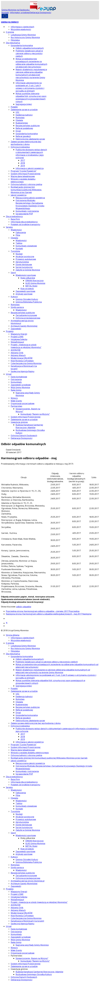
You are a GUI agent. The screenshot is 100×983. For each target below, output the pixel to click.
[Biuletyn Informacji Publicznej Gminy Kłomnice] (33, 10)
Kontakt (5, 12)
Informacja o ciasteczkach (22, 26)
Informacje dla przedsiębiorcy (24, 221)
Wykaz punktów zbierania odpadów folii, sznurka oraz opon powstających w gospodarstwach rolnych (31, 97)
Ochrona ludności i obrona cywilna (26, 184)
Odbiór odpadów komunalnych (30, 48)
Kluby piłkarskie (27, 278)
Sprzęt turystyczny (24, 267)
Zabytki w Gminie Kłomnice (28, 270)
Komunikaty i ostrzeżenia (27, 211)
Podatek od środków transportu (25, 224)
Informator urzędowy (20, 12)
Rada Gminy (16, 390)
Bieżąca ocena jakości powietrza (30, 197)
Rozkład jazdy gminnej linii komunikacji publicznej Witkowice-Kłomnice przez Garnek (26, 190)
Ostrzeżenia (16, 379)
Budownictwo (22, 123)
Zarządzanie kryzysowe (26, 315)
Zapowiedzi (16, 328)
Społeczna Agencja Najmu (22, 371)
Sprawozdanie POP (24, 213)
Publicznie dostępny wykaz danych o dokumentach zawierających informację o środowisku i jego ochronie (31, 153)
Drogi (18, 131)
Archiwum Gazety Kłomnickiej (24, 326)
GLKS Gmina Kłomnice (35, 283)
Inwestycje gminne (19, 422)
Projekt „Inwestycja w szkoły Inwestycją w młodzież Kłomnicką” (26, 346)
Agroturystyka (22, 262)
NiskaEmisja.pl (17, 342)
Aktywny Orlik (17, 352)
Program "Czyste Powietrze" (23, 171)
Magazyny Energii (19, 334)
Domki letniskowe (24, 264)
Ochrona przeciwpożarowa (28, 318)
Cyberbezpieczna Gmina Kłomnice (26, 363)
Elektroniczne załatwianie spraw (30, 139)
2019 (22, 165)
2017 (22, 160)
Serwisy (9, 227)
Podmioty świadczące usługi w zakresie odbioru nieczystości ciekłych (29, 53)
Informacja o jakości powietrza (30, 168)
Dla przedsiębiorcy (14, 216)
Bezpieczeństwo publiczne (28, 125)
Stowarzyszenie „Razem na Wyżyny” (32, 958)
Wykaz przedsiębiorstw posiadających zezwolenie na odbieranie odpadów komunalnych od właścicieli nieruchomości (31, 62)
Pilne (18, 235)
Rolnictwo (20, 117)
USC (17, 112)
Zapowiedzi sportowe (25, 291)
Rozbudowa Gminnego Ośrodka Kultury (34, 974)
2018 (22, 163)
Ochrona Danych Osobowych (24, 435)
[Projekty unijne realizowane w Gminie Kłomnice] (5, 17)
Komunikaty (16, 382)
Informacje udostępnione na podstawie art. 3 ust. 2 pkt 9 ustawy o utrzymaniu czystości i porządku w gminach (30, 86)
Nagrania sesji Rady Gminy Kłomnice (32, 945)
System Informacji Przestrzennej (25, 173)
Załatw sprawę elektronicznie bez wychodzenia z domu (26, 143)
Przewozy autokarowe (26, 259)
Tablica (19, 243)
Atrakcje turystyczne (25, 256)
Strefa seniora (17, 307)
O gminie (10, 32)
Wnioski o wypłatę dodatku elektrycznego (23, 180)
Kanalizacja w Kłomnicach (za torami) (27, 921)
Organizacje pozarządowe (22, 403)
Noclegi (19, 253)
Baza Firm (15, 219)
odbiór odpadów (23, 606)
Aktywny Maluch (18, 355)
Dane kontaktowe (19, 376)
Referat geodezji (23, 136)
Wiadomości (16, 229)
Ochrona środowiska (20, 147)
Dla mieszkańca (13, 42)
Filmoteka (15, 40)
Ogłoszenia (21, 232)
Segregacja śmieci (24, 104)
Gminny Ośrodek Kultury (27, 299)
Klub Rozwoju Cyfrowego (22, 360)
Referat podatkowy (24, 128)
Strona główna (12, 635)
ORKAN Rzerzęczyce (34, 280)
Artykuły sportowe (24, 294)
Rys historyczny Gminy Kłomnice (25, 37)
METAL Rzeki (31, 286)
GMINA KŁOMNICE (10, 22)
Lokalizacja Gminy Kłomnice (23, 34)
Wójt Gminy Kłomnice (20, 387)
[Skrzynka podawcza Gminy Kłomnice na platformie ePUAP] (47, 10)
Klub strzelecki (27, 288)
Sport (13, 272)
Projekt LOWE (17, 336)
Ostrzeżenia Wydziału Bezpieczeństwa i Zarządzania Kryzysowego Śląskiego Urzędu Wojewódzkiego (30, 204)
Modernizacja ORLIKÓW (21, 358)
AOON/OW (15, 350)
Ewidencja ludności (24, 115)
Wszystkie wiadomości (21, 29)
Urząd (8, 374)
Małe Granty (16, 400)
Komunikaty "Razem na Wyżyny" (35, 414)
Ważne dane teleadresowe (23, 176)
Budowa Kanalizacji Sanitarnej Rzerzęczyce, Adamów (29, 426)
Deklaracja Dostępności (40, 12)
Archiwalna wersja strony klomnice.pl (27, 881)
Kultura (14, 296)
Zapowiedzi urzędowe (21, 384)
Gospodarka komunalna (22, 45)
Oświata (19, 120)
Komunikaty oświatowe (26, 245)
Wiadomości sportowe (26, 275)
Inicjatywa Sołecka (19, 339)
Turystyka (15, 251)
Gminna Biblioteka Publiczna (29, 302)
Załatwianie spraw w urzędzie (24, 109)
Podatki (14, 107)
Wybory (14, 398)
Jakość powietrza (18, 195)
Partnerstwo (16, 406)
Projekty (10, 331)
